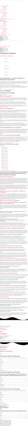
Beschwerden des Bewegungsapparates (10, 200)
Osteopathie (4, 7)
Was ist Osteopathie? (6, 96)
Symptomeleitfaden (4, 9)
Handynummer (2, 384)
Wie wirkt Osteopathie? (6, 108)
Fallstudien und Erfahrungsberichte (8, 273)
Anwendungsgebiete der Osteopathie (10, 127)
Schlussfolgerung (4, 296)
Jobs (2, 10)
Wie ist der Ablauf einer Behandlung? (10, 135)
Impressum (3, 349)
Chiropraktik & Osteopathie (6, 176)
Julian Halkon (6, 58)
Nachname (1, 361)
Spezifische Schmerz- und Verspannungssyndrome (12, 227)
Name (1, 359)
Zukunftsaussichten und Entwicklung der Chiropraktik (13, 285)
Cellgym (4, 8)
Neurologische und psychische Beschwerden (11, 245)
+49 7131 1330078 (2, 19)
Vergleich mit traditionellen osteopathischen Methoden (13, 259)
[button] (14, 27)
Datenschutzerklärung (6, 351)
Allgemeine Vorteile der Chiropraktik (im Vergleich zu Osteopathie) (13, 191)
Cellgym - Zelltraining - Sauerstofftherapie (6, 335)
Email (0, 366)
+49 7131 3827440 (2, 35)
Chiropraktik (4, 6)
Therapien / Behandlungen (5, 5)
